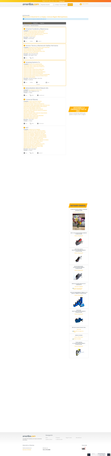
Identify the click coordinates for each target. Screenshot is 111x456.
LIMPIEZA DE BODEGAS (29, 145)
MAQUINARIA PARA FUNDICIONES (31, 116)
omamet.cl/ (39, 41)
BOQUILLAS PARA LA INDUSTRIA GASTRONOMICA (34, 71)
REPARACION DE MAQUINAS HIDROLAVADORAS (39, 47)
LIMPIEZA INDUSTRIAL (38, 138)
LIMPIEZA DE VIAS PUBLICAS (30, 141)
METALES (31, 30)
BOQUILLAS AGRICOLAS (29, 68)
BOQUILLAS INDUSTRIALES (29, 75)
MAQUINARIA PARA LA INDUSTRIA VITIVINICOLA (34, 66)
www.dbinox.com (41, 95)
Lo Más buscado (59, 439)
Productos (58, 437)
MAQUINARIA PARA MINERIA (30, 106)
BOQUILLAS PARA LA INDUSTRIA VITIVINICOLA (34, 74)
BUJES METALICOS (38, 33)
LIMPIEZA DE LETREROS (29, 136)
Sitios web (38, 84)
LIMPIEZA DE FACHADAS (29, 133)
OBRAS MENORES (27, 146)
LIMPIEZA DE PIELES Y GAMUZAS (31, 137)
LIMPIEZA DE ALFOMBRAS (34, 129)
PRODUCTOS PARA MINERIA (30, 109)
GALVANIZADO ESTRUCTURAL (35, 90)
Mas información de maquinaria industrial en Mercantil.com (35, 19)
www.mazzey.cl (41, 123)
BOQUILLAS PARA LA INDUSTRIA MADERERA (33, 73)
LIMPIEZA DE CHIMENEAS (29, 134)
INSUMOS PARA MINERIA (29, 111)
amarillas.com (31, 4)
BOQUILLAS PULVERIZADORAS (35, 64)
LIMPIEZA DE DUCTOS (28, 142)
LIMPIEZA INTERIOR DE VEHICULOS (31, 140)
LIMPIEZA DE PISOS (42, 137)
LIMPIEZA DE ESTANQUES (40, 134)
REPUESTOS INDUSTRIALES (39, 30)
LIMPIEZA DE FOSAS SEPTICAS (30, 130)
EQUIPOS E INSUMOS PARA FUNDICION (32, 113)
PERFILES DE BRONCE (42, 110)
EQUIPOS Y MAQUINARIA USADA (31, 118)
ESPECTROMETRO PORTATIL (37, 34)
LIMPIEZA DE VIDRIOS (43, 140)
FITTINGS (38, 102)
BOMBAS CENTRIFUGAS (29, 33)
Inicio (47, 437)
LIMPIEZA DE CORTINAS (39, 133)
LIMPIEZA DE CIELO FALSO (29, 143)
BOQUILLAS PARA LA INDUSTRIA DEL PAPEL (33, 70)
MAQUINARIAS (44, 113)
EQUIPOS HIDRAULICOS (29, 132)
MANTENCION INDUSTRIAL (40, 132)
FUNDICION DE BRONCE (39, 103)
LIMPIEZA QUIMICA (41, 130)
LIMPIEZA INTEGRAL (38, 145)
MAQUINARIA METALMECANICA (30, 114)
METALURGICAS (27, 34)
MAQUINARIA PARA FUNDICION (30, 110)
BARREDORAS (40, 48)
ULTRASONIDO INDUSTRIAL (30, 36)
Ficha (26, 41)
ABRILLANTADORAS (36, 50)
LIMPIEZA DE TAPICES (28, 138)
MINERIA (38, 106)
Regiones (42, 23)
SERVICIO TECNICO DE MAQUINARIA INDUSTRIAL (34, 51)
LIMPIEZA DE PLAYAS (40, 143)
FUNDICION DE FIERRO (29, 105)
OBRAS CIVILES (39, 141)
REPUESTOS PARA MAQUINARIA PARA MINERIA (34, 32)
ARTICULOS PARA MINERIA (29, 77)
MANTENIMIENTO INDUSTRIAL (30, 147)
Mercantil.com (79, 437)
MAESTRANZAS (43, 106)
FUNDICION (45, 33)
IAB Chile (83, 448)
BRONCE (40, 101)
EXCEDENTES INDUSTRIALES (30, 102)
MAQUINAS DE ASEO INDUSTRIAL (31, 52)
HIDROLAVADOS (37, 142)
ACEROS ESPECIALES (33, 101)
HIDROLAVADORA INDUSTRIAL (30, 48)
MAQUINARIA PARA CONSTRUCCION (42, 105)
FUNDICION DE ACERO (28, 103)
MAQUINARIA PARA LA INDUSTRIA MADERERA (34, 65)
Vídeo (48, 82)
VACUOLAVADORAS (28, 50)
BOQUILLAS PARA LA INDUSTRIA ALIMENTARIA (34, 69)
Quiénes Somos (49, 439)
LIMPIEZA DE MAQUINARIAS (40, 136)
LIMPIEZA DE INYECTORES (37, 146)
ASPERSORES (47, 74)
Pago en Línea (69, 437)
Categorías (35, 23)
